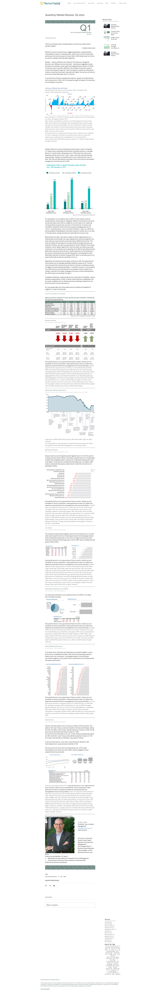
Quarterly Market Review (51, 876)
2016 (116, 950)
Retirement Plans (111, 965)
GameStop (112, 960)
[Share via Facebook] (46, 885)
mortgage (109, 964)
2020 (61, 876)
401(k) (110, 954)
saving (110, 967)
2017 (115, 948)
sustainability (112, 971)
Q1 (58, 876)
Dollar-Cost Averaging (112, 957)
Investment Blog (110, 951)
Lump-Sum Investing (112, 962)
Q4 (112, 948)
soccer (108, 970)
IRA (118, 961)
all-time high (109, 952)
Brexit (114, 954)
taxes (113, 974)
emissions (109, 958)
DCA (118, 954)
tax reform (108, 974)
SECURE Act (109, 968)
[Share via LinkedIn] (54, 885)
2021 (117, 951)
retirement (117, 952)
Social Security (115, 970)
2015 (106, 954)
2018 (118, 948)
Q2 (119, 950)
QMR (64, 876)
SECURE (115, 967)
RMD (118, 965)
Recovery (115, 964)
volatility (118, 974)
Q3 (109, 950)
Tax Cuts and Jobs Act (113, 972)
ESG (114, 958)
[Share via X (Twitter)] (50, 885)
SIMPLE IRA (116, 968)
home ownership (111, 961)
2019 (106, 948)
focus (117, 958)
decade (113, 955)
